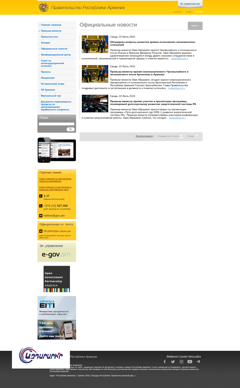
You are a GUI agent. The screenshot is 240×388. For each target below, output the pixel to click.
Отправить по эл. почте (168, 136)
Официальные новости (54, 48)
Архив (194, 26)
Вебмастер (172, 356)
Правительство (49, 36)
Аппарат (45, 42)
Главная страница (51, 25)
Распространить (144, 136)
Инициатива (47, 78)
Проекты (46, 72)
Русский (199, 12)
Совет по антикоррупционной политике (52, 63)
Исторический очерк (52, 83)
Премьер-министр (51, 30)
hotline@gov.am (54, 215)
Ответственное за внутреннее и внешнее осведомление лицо (55, 188)
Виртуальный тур (51, 95)
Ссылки (183, 356)
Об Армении (48, 89)
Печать (191, 136)
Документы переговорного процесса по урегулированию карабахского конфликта (56, 105)
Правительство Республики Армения (97, 7)
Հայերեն (177, 12)
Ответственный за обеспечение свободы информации (55, 180)
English (189, 12)
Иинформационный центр (56, 54)
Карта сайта (195, 356)
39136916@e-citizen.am (57, 231)
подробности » (179, 58)
